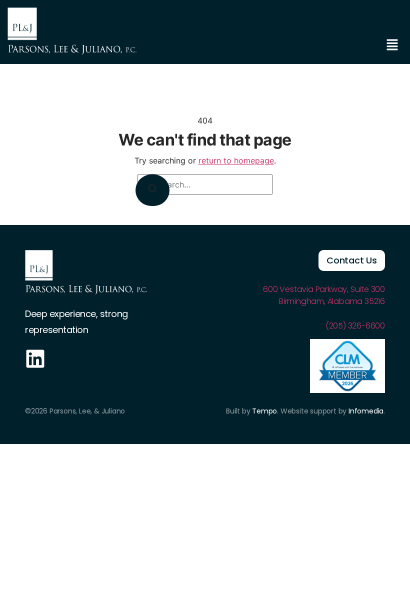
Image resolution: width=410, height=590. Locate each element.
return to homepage (236, 161)
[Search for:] (205, 184)
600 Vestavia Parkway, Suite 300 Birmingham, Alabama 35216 (324, 295)
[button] (392, 45)
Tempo (264, 411)
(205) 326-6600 (355, 326)
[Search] (153, 190)
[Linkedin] (35, 358)
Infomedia (366, 411)
